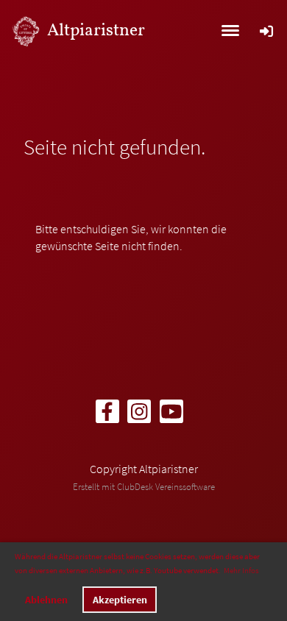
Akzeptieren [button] (120, 599)
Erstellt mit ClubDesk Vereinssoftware (144, 486)
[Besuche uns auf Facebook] (107, 415)
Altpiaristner (96, 31)
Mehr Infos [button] (241, 570)
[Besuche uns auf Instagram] (139, 415)
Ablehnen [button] (46, 599)
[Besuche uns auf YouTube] (171, 415)
